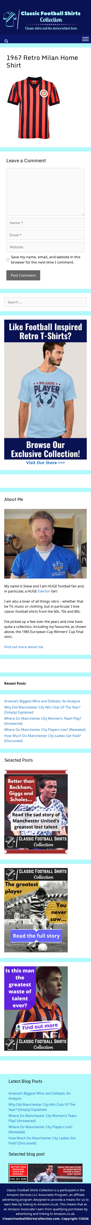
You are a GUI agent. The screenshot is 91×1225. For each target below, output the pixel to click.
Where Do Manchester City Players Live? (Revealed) (44, 729)
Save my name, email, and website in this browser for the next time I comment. (45, 259)
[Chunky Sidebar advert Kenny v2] (36, 1049)
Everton (44, 591)
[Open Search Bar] (6, 41)
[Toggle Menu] (85, 39)
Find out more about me (23, 647)
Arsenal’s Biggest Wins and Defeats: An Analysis (42, 701)
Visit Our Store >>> (45, 462)
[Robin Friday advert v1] (36, 951)
